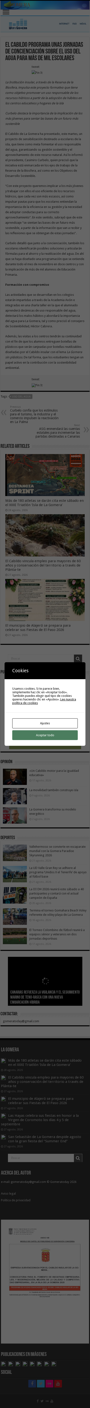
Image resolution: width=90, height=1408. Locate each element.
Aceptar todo (45, 735)
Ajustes (45, 723)
